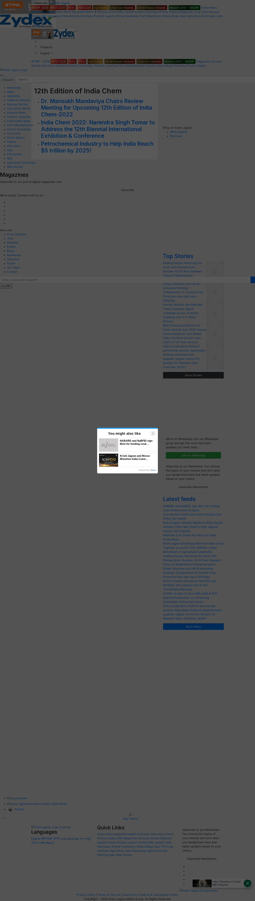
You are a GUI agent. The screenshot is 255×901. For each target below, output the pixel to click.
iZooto (153, 470)
